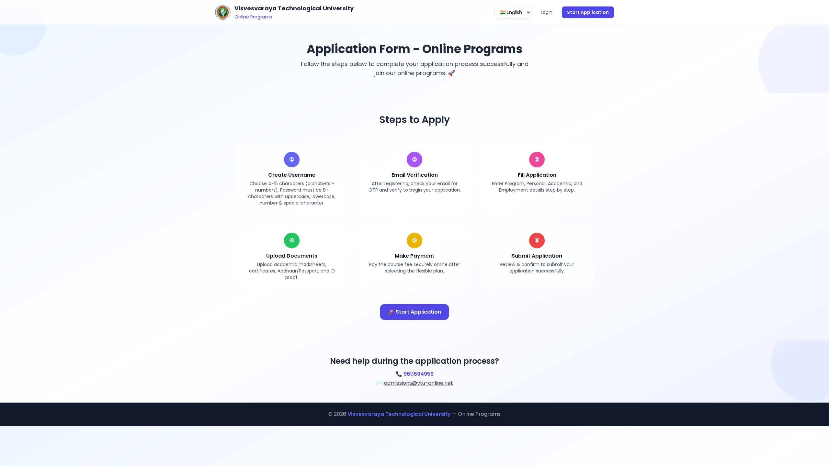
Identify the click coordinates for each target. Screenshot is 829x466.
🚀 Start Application (414, 312)
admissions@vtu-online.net (418, 383)
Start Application (588, 12)
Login (546, 12)
